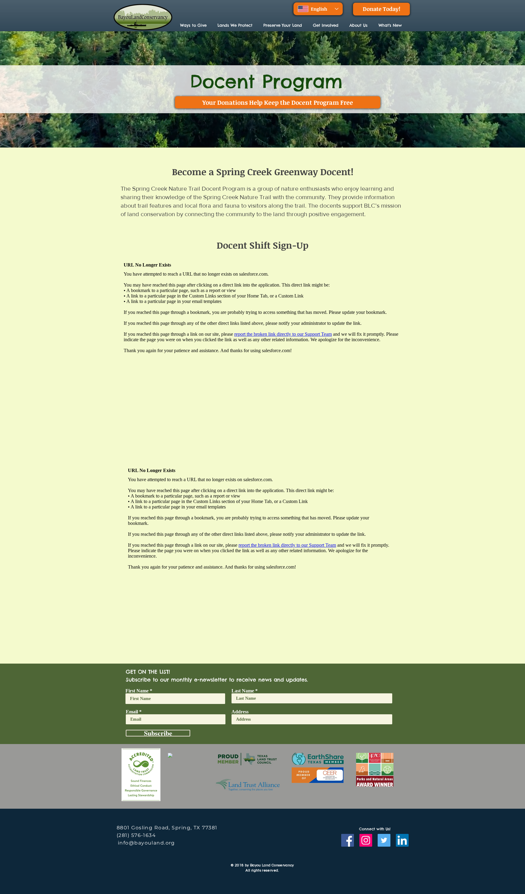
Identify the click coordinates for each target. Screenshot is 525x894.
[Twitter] (384, 840)
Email (132, 711)
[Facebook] (347, 840)
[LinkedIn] (402, 840)
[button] (236, 25)
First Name (137, 690)
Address (240, 711)
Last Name (243, 690)
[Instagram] (365, 840)
